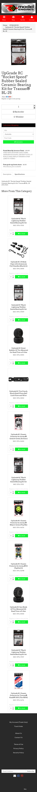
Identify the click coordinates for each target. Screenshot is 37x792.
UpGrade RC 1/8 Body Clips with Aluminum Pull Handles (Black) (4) (18, 264)
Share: (4, 96)
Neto (25, 789)
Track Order (18, 726)
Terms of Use (18, 744)
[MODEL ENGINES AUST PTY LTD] (18, 7)
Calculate (19, 142)
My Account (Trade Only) (18, 722)
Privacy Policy (18, 748)
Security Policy (18, 752)
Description (7, 174)
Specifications (20, 174)
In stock (22, 233)
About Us (18, 733)
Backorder (19, 112)
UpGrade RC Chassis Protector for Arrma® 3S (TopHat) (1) (18, 566)
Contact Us (18, 737)
